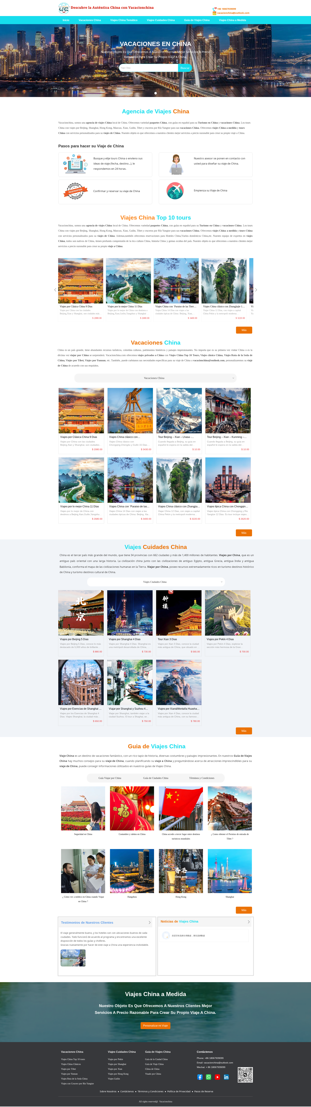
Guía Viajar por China (109, 778)
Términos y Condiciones (201, 778)
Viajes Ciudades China (183, 582)
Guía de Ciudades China (155, 778)
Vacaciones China (189, 378)
